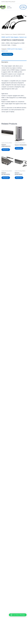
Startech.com (8, 34)
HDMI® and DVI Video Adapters (10, 37)
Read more (6, 149)
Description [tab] (4, 62)
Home (3, 34)
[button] (24, 15)
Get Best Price (7, 54)
